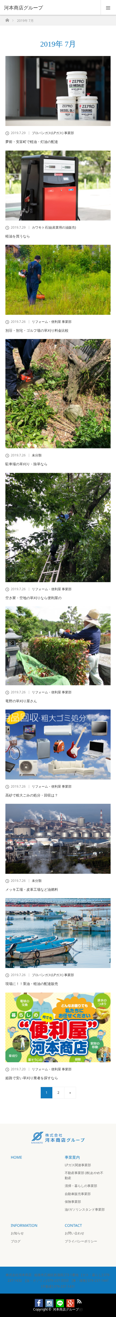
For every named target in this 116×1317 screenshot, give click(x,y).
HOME (16, 1157)
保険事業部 (73, 1201)
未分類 (37, 455)
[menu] (108, 7)
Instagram (47, 1300)
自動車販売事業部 (78, 1194)
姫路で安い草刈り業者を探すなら (31, 1077)
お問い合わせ (74, 1233)
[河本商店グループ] (50, 7)
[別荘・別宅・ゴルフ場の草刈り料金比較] (58, 280)
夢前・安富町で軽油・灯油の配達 (31, 141)
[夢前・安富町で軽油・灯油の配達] (58, 91)
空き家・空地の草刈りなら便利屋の (33, 597)
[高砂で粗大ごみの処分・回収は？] (58, 745)
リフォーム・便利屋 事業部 (51, 321)
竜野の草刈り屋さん (21, 700)
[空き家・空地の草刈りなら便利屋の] (58, 527)
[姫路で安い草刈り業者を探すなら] (58, 1028)
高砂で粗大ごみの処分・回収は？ (31, 795)
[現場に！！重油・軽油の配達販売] (58, 933)
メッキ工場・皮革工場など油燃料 (31, 889)
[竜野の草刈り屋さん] (58, 645)
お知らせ (17, 1233)
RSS (78, 1300)
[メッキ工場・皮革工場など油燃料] (58, 839)
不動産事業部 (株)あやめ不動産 (84, 1175)
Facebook (36, 1300)
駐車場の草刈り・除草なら (26, 464)
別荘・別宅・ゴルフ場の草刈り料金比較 (37, 330)
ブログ (16, 1241)
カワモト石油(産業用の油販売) (54, 227)
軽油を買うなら (17, 236)
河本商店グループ (66, 1309)
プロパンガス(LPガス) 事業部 (53, 133)
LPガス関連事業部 (78, 1165)
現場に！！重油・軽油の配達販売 (31, 983)
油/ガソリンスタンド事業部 (85, 1209)
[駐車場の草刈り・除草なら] (58, 393)
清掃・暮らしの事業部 (81, 1185)
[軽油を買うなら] (58, 186)
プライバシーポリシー (81, 1241)
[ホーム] (7, 19)
